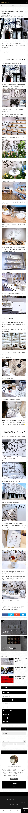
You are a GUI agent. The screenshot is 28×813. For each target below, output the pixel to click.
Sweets (6, 714)
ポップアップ (15, 16)
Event (8, 5)
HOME (3, 5)
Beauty (6, 692)
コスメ (4, 745)
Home (4, 799)
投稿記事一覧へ (14, 778)
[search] (24, 741)
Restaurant (7, 703)
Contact (15, 799)
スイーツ (4, 16)
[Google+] (17, 614)
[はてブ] (23, 614)
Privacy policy (22, 799)
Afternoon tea (7, 710)
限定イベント (20, 16)
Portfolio (9, 799)
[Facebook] (5, 614)
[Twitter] (11, 614)
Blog (5, 721)
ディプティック (9, 16)
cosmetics (7, 696)
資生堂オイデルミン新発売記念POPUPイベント (20, 677)
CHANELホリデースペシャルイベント (20, 668)
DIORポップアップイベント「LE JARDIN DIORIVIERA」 (21, 660)
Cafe (5, 707)
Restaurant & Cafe (8, 699)
